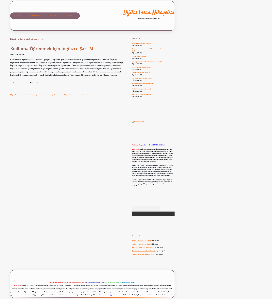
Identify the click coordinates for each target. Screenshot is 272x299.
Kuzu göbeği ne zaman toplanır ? (142, 67)
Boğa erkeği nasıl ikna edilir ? (141, 94)
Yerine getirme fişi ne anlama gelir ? (143, 83)
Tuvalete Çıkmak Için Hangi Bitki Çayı (144, 247)
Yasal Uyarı (52, 15)
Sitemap (85, 95)
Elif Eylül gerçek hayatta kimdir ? (142, 78)
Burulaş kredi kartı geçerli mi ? (141, 72)
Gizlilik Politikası (34, 15)
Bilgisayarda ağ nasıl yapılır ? (141, 43)
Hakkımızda (69, 15)
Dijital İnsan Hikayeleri (149, 13)
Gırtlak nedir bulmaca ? (139, 56)
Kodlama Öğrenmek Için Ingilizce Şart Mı (52, 48)
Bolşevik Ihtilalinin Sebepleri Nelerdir (144, 254)
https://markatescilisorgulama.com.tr (49, 95)
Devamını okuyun (20, 83)
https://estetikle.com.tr (73, 95)
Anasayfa (17, 15)
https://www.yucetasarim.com (22, 95)
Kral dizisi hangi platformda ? (141, 89)
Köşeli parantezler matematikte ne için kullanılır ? (147, 62)
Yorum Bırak (36, 83)
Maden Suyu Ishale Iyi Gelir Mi (142, 240)
